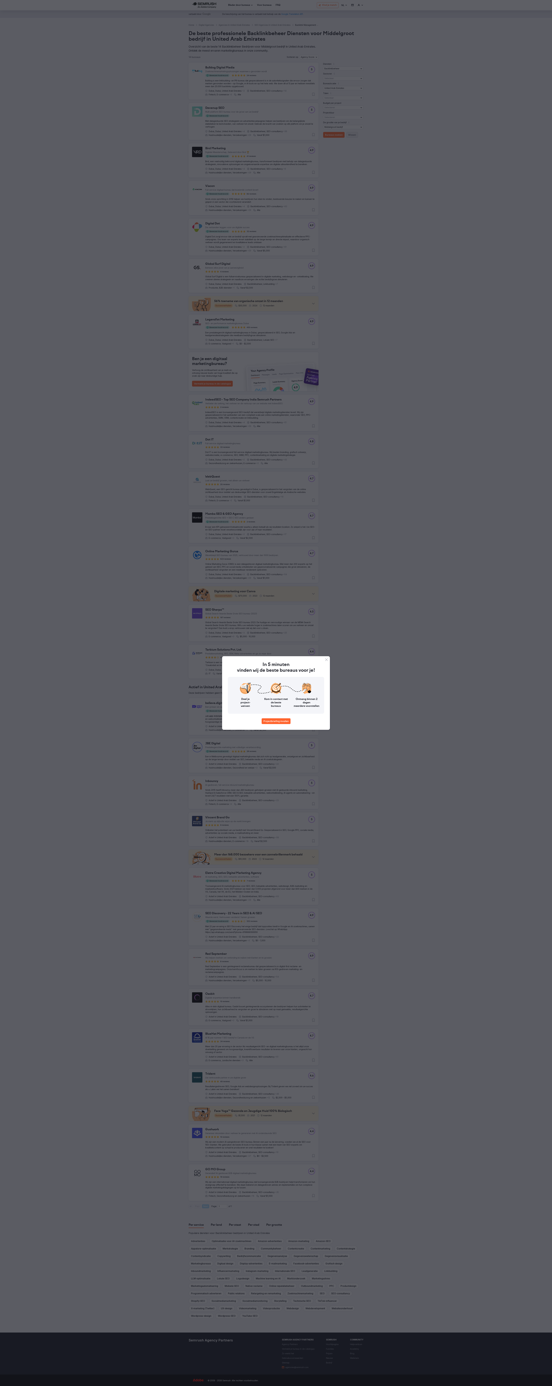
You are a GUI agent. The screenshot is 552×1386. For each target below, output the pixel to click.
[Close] (326, 659)
